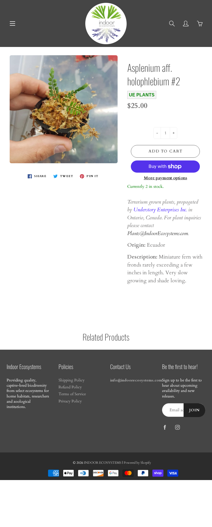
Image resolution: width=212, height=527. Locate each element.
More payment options (165, 178)
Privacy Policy (70, 401)
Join (194, 410)
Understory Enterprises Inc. (160, 209)
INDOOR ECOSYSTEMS (102, 462)
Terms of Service (72, 394)
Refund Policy (70, 387)
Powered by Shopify (137, 462)
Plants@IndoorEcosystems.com (157, 233)
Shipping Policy (71, 380)
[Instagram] (177, 427)
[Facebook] (165, 427)
